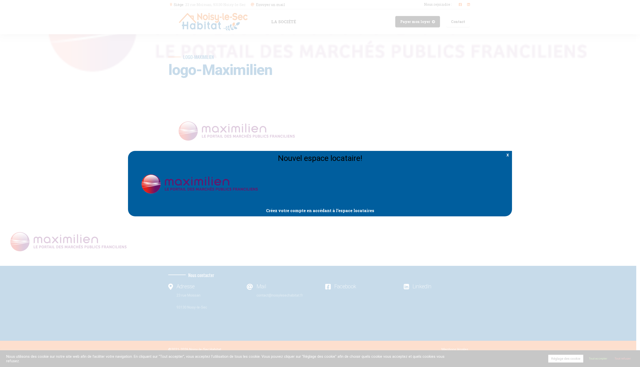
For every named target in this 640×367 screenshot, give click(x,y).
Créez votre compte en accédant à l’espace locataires (320, 210)
